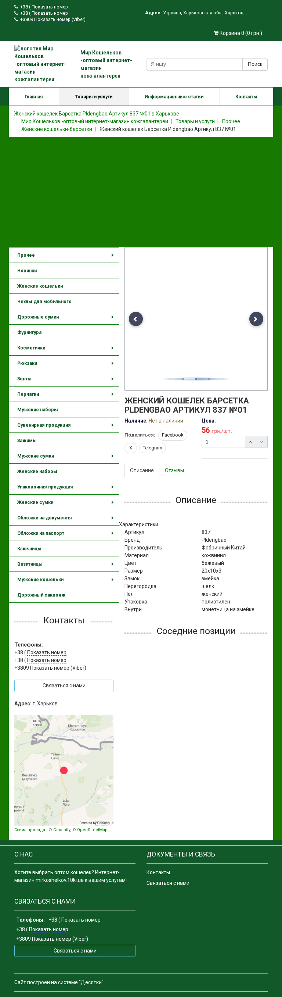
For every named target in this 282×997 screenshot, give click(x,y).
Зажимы (27, 440)
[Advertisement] (141, 191)
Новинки (27, 270)
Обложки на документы (66, 520)
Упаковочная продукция (66, 489)
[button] (136, 319)
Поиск (255, 64)
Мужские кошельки (66, 582)
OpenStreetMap (92, 829)
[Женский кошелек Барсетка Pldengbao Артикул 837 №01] (196, 319)
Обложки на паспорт (66, 535)
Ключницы (29, 548)
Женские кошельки (40, 286)
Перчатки (66, 396)
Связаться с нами (168, 883)
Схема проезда (29, 829)
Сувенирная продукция (66, 427)
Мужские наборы (37, 409)
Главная (34, 96)
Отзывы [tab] (174, 470)
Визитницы (66, 566)
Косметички (66, 350)
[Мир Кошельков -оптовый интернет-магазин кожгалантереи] (63, 770)
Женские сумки (66, 504)
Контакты (246, 96)
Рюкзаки (66, 365)
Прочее (66, 257)
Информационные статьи (174, 96)
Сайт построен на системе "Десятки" (59, 982)
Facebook (173, 435)
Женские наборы (37, 471)
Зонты (66, 381)
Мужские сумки (66, 458)
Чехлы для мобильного (44, 301)
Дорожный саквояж (41, 595)
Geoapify (61, 829)
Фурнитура (29, 332)
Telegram (152, 448)
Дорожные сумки (66, 319)
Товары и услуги (93, 96)
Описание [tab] (142, 470)
